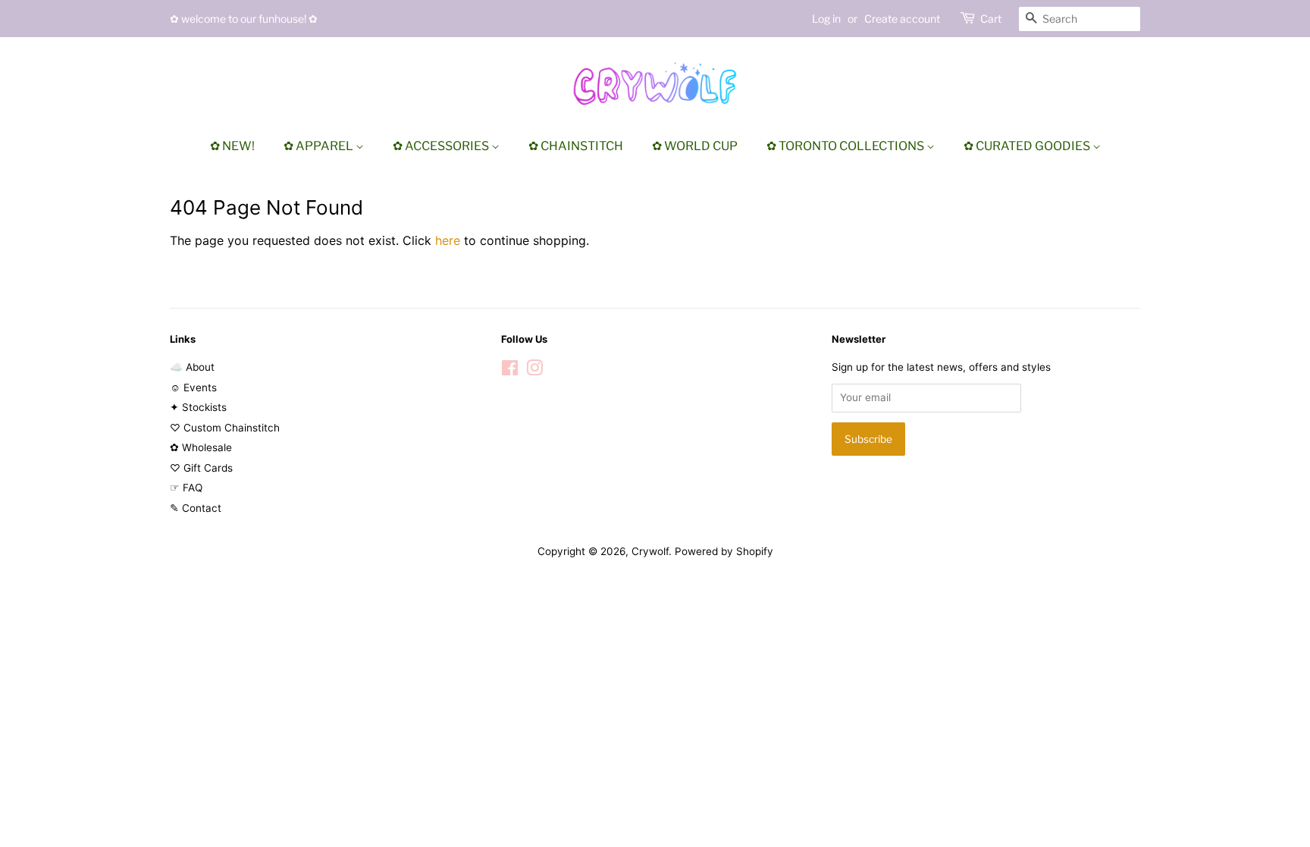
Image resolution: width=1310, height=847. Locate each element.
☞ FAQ (186, 488)
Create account (902, 18)
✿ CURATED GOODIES (1028, 146)
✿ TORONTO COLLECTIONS (846, 146)
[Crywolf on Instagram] (534, 371)
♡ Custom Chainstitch (225, 428)
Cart (990, 18)
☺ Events (193, 387)
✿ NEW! (232, 146)
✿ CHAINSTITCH (575, 146)
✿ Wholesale (201, 447)
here (447, 240)
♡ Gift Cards (201, 468)
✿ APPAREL (320, 146)
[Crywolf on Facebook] (510, 371)
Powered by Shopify (724, 551)
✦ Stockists (198, 407)
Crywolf (650, 551)
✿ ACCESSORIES (442, 146)
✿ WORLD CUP (695, 146)
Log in (826, 18)
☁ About (192, 367)
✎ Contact (195, 508)
